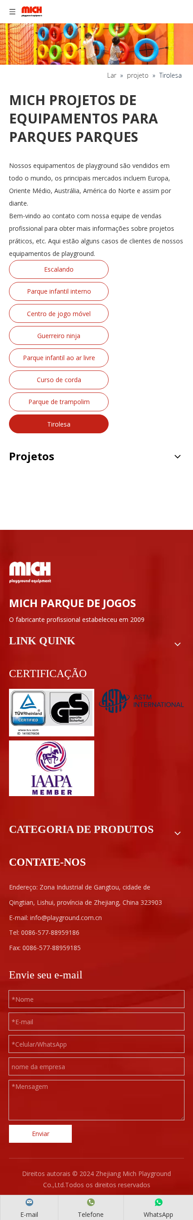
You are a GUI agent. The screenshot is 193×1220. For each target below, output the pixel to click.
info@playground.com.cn (66, 917)
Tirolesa (58, 424)
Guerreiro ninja (58, 335)
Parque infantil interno (59, 291)
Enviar (40, 1133)
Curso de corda (59, 379)
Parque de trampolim (59, 401)
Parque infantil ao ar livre (59, 357)
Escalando (59, 269)
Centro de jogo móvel (59, 313)
